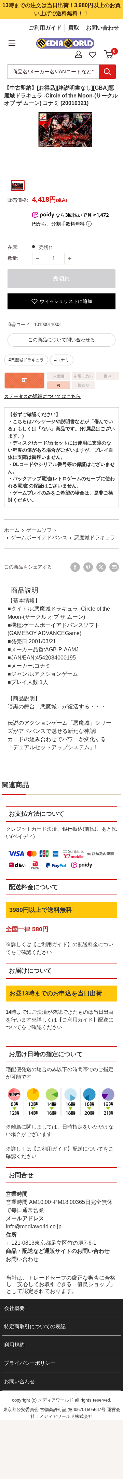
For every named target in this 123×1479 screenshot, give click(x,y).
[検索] (107, 72)
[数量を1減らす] (37, 258)
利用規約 (14, 1345)
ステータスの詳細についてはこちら (42, 396)
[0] (109, 54)
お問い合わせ (102, 28)
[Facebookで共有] (75, 567)
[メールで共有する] (114, 567)
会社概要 (14, 1308)
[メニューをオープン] (12, 43)
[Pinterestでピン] (88, 567)
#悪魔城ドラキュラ (26, 360)
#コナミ (61, 360)
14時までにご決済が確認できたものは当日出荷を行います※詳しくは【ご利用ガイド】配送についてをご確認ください (60, 1019)
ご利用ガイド (45, 28)
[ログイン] (78, 54)
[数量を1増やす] (70, 258)
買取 (73, 28)
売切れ (61, 279)
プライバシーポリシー (29, 1363)
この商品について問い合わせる (61, 339)
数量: (13, 258)
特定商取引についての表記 (35, 1326)
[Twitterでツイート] (101, 567)
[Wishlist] (92, 54)
